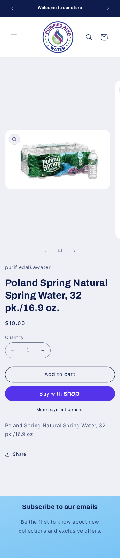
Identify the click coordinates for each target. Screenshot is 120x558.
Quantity (14, 337)
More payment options (60, 409)
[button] (13, 37)
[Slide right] (75, 251)
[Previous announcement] (12, 8)
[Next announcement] (108, 8)
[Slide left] (45, 251)
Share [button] (20, 454)
